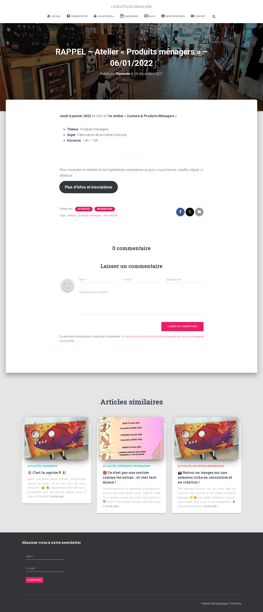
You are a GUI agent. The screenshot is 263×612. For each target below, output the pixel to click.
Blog (152, 16)
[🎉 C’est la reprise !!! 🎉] (56, 438)
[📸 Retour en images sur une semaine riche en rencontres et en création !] (206, 438)
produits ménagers (89, 215)
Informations (104, 209)
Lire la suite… (57, 496)
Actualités (84, 209)
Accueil (56, 16)
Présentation (79, 16)
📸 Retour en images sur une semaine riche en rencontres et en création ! (205, 477)
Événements (50, 466)
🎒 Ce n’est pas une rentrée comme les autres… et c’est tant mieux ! (130, 477)
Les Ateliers (105, 16)
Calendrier (131, 16)
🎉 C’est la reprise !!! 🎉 (47, 472)
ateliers (72, 215)
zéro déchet (110, 215)
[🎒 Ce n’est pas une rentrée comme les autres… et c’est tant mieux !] (131, 438)
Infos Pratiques (175, 16)
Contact (200, 16)
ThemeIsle (235, 603)
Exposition (199, 466)
